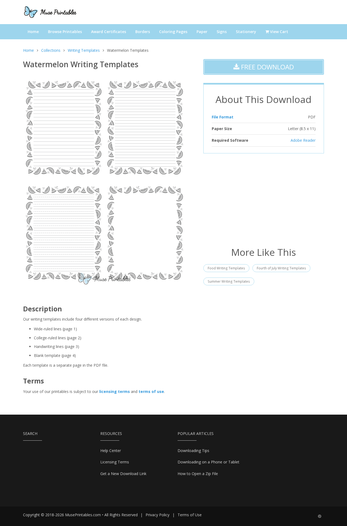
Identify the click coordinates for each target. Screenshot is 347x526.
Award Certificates (108, 31)
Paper (202, 31)
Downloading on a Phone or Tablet (208, 461)
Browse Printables (65, 31)
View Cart (278, 31)
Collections (50, 50)
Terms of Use (190, 514)
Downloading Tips (193, 450)
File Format (222, 117)
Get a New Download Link (123, 473)
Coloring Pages (173, 31)
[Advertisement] (263, 199)
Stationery (246, 31)
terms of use (151, 391)
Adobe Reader (303, 140)
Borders (142, 31)
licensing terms (114, 391)
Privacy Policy (157, 514)
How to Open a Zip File (198, 473)
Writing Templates (84, 50)
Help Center (110, 450)
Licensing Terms (114, 461)
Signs (222, 31)
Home (33, 31)
